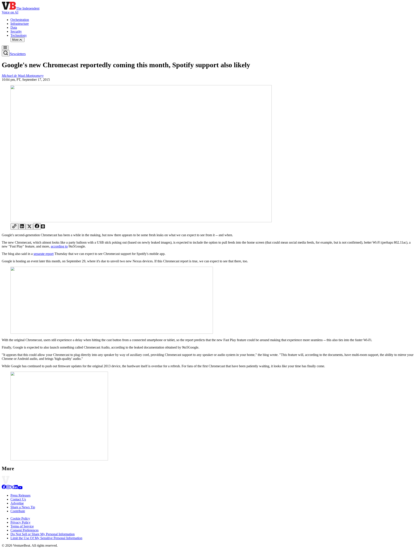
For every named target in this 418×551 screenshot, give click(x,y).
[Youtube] (20, 488)
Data (13, 27)
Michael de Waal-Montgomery (23, 76)
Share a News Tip (22, 507)
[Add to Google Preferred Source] (43, 227)
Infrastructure (19, 23)
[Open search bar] (6, 53)
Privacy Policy (20, 522)
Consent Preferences (24, 530)
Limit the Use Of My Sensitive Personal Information (46, 538)
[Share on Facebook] (37, 226)
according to (59, 246)
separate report (44, 254)
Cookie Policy (20, 518)
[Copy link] (14, 226)
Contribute (17, 511)
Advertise (17, 503)
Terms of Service (22, 526)
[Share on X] (29, 227)
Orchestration (19, 20)
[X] (12, 488)
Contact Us (18, 499)
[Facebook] (4, 488)
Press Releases (20, 495)
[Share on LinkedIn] (22, 227)
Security (16, 31)
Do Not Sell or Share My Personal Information (42, 534)
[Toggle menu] (5, 47)
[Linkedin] (16, 488)
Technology (18, 35)
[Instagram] (8, 488)
